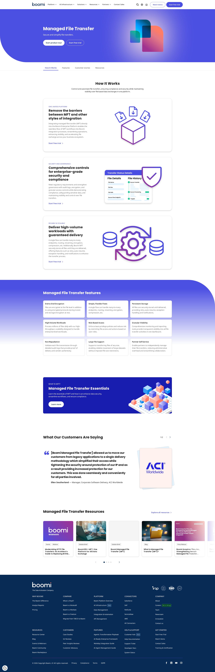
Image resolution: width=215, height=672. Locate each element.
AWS (126, 619)
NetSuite (128, 610)
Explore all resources (160, 512)
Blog (34, 639)
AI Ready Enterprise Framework (105, 639)
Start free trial (174, 5)
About (157, 601)
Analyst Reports (38, 605)
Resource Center (38, 634)
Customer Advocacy (70, 648)
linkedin (171, 662)
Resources (93, 4)
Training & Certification (164, 648)
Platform (51, 4)
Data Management (101, 610)
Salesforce (128, 601)
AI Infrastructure (65, 4)
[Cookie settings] (5, 668)
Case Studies (68, 634)
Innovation (159, 619)
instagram (181, 662)
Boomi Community (39, 648)
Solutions (81, 4)
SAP (126, 605)
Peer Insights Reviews (71, 643)
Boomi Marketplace (39, 652)
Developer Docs (130, 648)
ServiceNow (129, 614)
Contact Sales (119, 4)
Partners (105, 4)
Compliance (84, 663)
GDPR (103, 663)
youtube (176, 662)
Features (66, 68)
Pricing (35, 610)
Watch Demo (160, 639)
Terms (95, 663)
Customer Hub (132, 634)
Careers (163, 605)
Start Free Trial (160, 634)
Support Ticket (130, 643)
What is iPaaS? (68, 601)
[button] (104, 562)
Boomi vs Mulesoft (70, 605)
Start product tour (54, 43)
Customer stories (82, 68)
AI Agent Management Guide (105, 648)
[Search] (137, 4)
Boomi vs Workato (69, 610)
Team (157, 610)
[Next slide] (170, 437)
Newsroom (159, 614)
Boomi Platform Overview (103, 601)
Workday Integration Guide (104, 643)
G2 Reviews (67, 639)
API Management (100, 619)
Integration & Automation (103, 614)
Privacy (74, 663)
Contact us (159, 623)
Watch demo (158, 5)
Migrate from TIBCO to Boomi (74, 619)
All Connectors (130, 623)
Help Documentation (132, 639)
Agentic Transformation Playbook (106, 634)
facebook (166, 662)
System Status (130, 652)
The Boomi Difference (40, 601)
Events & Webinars (39, 643)
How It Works (51, 68)
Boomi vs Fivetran (69, 614)
